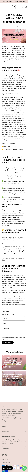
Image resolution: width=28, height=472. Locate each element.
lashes (9, 300)
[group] (14, 1)
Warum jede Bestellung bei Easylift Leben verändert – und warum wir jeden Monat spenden (13, 377)
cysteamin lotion (7, 296)
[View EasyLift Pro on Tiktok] (6, 454)
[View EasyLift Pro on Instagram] (3, 454)
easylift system (15, 296)
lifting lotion (14, 300)
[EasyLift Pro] (14, 6)
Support (4, 426)
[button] (22, 7)
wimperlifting (11, 304)
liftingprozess (20, 300)
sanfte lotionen (10, 302)
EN (7, 459)
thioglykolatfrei (5, 304)
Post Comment (7, 342)
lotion (3, 302)
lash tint (6, 300)
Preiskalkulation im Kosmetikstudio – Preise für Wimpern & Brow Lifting (13, 362)
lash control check (6, 298)
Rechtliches (5, 431)
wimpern (17, 304)
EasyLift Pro (7, 462)
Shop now (21, 292)
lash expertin (13, 298)
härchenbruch (22, 296)
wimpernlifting (22, 304)
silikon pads (16, 302)
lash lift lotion (19, 298)
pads (5, 302)
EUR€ (3, 459)
